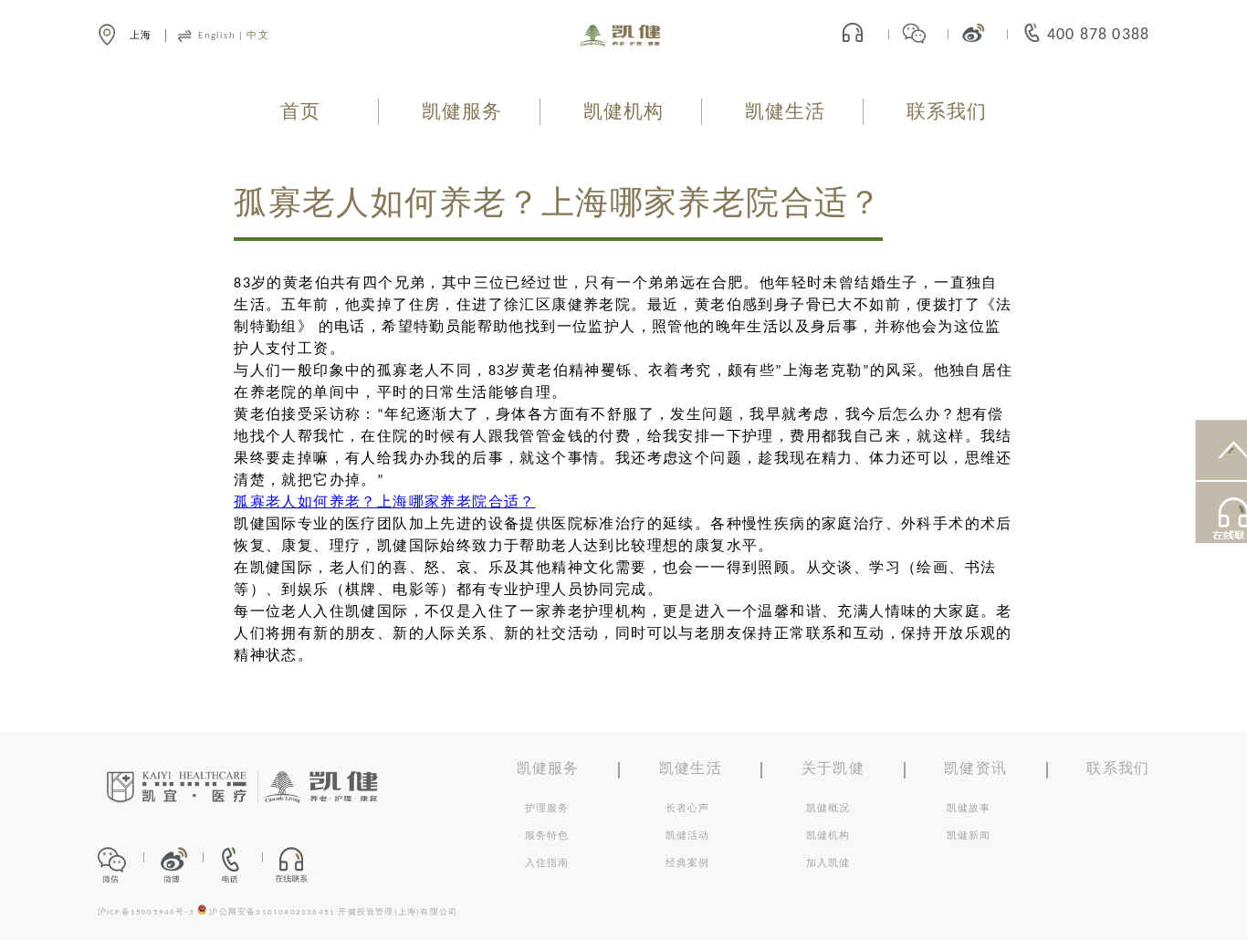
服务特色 (547, 835)
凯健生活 (785, 112)
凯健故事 (969, 808)
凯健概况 (828, 808)
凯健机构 (624, 112)
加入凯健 (828, 863)
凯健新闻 (969, 835)
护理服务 (547, 808)
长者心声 (687, 808)
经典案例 (687, 863)
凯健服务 (462, 112)
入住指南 (547, 863)
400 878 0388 (1098, 35)
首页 (300, 112)
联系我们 (947, 112)
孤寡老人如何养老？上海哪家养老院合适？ (385, 503)
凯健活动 (687, 835)
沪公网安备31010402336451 (272, 912)
